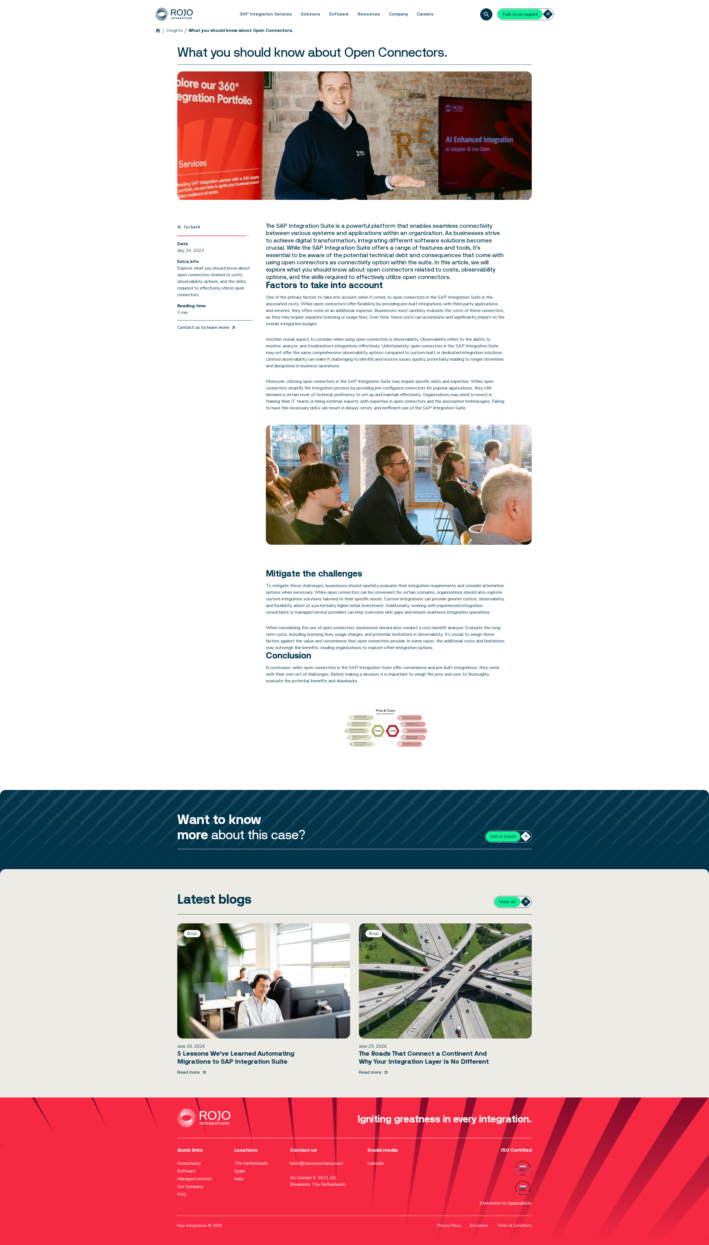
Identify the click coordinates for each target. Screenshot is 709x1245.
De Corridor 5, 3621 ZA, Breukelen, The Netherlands (317, 1181)
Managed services (194, 1179)
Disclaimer (479, 1225)
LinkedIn (376, 1163)
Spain (239, 1171)
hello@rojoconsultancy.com (316, 1163)
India (238, 1179)
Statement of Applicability (506, 1203)
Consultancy (189, 1163)
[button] (265, 14)
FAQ (181, 1194)
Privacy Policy (449, 1225)
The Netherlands (251, 1163)
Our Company (190, 1187)
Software (186, 1171)
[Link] (263, 999)
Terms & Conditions (514, 1225)
